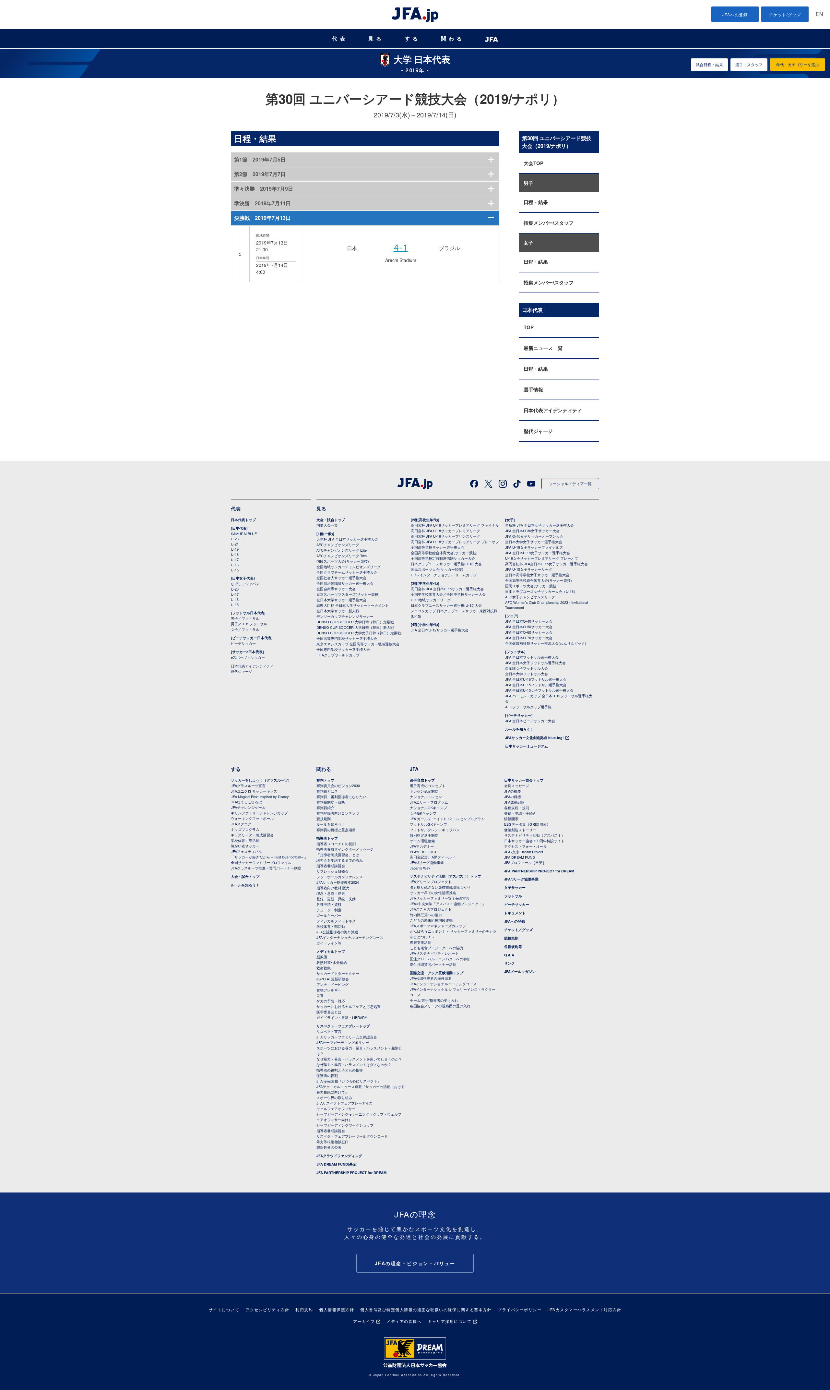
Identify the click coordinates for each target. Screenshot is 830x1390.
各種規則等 (513, 946)
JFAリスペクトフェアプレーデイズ (344, 1103)
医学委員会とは (328, 1011)
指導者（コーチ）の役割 (336, 843)
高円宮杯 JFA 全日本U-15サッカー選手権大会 (447, 588)
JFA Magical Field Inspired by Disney (260, 796)
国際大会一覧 (327, 525)
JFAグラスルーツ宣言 (248, 785)
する (412, 39)
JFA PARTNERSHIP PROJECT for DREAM (351, 1172)
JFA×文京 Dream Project (523, 851)
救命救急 (323, 967)
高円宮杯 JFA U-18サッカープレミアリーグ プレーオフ (455, 541)
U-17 (235, 559)
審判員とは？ (327, 791)
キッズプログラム (245, 829)
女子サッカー (515, 887)
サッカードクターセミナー (337, 973)
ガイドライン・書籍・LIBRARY (341, 1017)
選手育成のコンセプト (427, 785)
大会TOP (533, 163)
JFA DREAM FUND (519, 857)
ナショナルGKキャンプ (428, 807)
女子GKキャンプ (423, 813)
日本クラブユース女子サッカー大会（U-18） (541, 591)
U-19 (235, 549)
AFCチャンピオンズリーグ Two (341, 555)
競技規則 (323, 818)
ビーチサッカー (243, 643)
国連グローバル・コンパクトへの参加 (440, 958)
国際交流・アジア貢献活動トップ (436, 972)
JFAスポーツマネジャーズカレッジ (438, 925)
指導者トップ (327, 838)
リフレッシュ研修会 (332, 871)
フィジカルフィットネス (336, 920)
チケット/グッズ (785, 14)
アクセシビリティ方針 (267, 1309)
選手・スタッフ (749, 64)
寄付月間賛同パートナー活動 (433, 964)
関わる (452, 39)
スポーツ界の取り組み (334, 1097)
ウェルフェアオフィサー (336, 1108)
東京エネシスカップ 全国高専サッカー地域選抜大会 (357, 643)
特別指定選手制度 (424, 835)
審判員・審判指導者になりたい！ (343, 796)
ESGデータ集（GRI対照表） (527, 824)
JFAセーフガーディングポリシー (342, 1042)
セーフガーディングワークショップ (345, 1125)
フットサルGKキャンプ (428, 824)
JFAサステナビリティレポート (434, 953)
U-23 (235, 538)
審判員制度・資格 (330, 802)
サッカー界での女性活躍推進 (433, 892)
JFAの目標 (512, 796)
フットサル (513, 895)
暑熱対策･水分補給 (331, 962)
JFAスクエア (241, 823)
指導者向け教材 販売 (333, 887)
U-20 (235, 589)
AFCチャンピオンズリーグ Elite (341, 550)
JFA (414, 769)
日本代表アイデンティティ (553, 410)
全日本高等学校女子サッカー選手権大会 (537, 574)
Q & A (509, 955)
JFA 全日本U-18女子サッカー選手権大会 (537, 552)
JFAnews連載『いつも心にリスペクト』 (348, 1081)
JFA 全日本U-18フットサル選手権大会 (535, 679)
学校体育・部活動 (245, 840)
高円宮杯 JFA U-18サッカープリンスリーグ (445, 536)
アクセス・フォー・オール (525, 846)
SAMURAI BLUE (244, 533)
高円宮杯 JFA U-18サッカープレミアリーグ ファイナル (455, 525)
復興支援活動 (420, 942)
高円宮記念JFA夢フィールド (432, 856)
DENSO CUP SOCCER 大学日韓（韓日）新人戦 (355, 627)
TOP (529, 327)
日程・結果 (536, 202)
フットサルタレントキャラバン (435, 829)
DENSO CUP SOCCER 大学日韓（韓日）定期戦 (355, 621)
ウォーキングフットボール (252, 818)
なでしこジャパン (245, 583)
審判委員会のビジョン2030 (338, 785)
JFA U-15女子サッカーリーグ (528, 569)
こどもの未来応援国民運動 (431, 920)
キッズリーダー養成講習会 (252, 834)
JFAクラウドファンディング (339, 1155)
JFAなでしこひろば (246, 801)
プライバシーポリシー (519, 1309)
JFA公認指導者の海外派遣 (337, 931)
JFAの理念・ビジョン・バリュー (415, 1263)
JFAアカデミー (422, 846)
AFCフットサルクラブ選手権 (528, 706)
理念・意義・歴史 (330, 893)
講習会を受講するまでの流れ (339, 860)
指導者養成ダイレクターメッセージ (345, 849)
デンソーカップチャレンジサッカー (345, 616)
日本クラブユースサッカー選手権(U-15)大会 (446, 605)
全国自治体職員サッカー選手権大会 (345, 583)
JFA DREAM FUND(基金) (337, 1164)
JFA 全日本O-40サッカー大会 (528, 621)
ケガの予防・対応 (330, 1000)
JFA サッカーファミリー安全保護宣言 (346, 1036)
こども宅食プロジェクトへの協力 (436, 947)
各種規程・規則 (516, 807)
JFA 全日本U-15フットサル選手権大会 (535, 684)
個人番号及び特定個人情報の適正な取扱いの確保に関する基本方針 (426, 1309)
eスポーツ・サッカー (248, 657)
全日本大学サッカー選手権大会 (341, 599)
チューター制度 (328, 909)
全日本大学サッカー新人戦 (337, 610)
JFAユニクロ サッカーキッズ (254, 791)
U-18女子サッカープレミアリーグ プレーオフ (541, 558)
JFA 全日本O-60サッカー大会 (528, 632)
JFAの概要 (512, 791)
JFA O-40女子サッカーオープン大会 (534, 536)
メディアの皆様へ (403, 1321)
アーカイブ (364, 1321)
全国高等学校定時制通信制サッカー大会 (443, 558)
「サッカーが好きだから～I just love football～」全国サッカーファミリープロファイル (269, 859)
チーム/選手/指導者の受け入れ (434, 1000)
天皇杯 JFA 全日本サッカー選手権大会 (347, 539)
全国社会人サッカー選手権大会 (341, 577)
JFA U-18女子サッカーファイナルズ (534, 547)
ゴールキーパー (328, 915)
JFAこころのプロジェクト (431, 909)
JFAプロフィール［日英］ (525, 862)
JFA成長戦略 (514, 802)
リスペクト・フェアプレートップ (343, 1026)
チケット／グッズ (518, 929)
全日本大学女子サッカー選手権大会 (533, 541)
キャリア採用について (449, 1321)
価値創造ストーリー (520, 829)
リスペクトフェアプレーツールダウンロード (352, 1136)
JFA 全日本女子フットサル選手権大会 (535, 662)
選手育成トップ (422, 780)
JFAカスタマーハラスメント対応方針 (584, 1309)
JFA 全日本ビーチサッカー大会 (530, 720)
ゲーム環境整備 (422, 840)
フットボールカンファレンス (339, 876)
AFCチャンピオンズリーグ (337, 544)
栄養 (320, 995)
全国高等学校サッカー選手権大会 (437, 547)
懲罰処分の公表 (328, 1147)
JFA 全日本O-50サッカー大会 (528, 626)
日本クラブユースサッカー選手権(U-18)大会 (446, 563)
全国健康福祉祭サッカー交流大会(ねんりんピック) (545, 643)
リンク (509, 963)
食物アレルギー (328, 989)
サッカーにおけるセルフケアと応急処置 (348, 1006)
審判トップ (325, 780)
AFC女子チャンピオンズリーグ (530, 596)
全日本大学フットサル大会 (526, 673)
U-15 (235, 569)
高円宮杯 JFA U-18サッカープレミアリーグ (445, 530)
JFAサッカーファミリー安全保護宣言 (439, 898)
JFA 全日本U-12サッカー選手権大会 (439, 629)
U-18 (235, 554)
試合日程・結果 (709, 64)
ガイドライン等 (328, 942)
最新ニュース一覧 (543, 348)
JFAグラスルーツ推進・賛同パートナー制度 (266, 867)
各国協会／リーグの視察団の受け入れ (440, 1005)
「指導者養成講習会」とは (337, 854)
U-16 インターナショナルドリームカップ (444, 574)
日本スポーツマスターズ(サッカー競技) (348, 594)
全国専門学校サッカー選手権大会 (343, 649)
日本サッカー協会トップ (523, 780)
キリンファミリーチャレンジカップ (259, 812)
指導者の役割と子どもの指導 (339, 1069)
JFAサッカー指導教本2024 (337, 882)
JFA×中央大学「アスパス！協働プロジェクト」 (448, 903)
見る (376, 39)
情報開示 (511, 818)
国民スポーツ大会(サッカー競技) (342, 561)
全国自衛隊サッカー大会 (336, 588)
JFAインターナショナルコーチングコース (349, 937)
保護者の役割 (327, 1075)
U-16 (235, 564)
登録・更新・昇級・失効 (336, 898)
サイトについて (224, 1309)
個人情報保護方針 (336, 1309)
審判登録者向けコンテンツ (337, 813)
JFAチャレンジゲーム (248, 807)
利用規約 (304, 1309)
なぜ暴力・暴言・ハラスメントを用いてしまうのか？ (359, 1058)
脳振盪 (321, 956)
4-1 (401, 248)
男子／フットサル (245, 618)
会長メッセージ (516, 785)
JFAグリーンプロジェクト (431, 881)
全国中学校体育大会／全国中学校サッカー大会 (448, 594)
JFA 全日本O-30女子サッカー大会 (532, 530)
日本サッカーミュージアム (526, 746)
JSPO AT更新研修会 (332, 978)
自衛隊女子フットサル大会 (526, 668)
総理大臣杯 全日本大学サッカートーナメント (352, 605)
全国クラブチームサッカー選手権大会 (346, 572)
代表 (340, 39)
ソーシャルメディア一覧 (570, 483)
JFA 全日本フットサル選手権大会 (532, 657)
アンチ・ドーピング (332, 984)
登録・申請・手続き (520, 813)
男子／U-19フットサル (249, 623)
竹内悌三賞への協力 (426, 914)
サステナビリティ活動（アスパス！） (534, 835)
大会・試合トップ (330, 519)
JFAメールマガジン (520, 971)
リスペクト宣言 (328, 1031)
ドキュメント (515, 912)
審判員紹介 (325, 807)
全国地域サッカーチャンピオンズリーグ (348, 566)
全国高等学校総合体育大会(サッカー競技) (444, 552)
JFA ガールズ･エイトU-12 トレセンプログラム (447, 818)
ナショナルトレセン (426, 796)
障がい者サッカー (245, 845)
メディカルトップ (330, 951)
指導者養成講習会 (330, 865)
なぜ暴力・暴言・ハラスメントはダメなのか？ (353, 1064)
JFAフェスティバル (246, 851)
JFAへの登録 (735, 14)
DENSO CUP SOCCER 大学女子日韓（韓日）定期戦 (358, 632)
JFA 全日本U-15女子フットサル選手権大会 (539, 690)
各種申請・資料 (328, 904)
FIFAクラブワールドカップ (338, 654)
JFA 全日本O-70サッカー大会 (528, 637)
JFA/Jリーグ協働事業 (427, 862)
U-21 (235, 543)
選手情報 (533, 389)
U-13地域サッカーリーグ (431, 599)
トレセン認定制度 (424, 791)
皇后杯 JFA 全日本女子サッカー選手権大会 (539, 525)
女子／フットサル (245, 629)
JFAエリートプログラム (429, 802)
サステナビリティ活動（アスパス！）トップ (445, 876)
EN (819, 14)
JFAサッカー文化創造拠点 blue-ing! (534, 737)
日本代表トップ (243, 519)
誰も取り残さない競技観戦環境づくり (440, 887)
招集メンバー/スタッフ (549, 222)
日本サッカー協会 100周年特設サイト (534, 840)
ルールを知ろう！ (519, 729)
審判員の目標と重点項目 (336, 829)
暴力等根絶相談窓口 (332, 1141)
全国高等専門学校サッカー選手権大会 (346, 638)
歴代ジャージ (538, 431)
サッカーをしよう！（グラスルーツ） (261, 780)
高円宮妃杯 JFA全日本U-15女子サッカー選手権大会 (546, 563)
